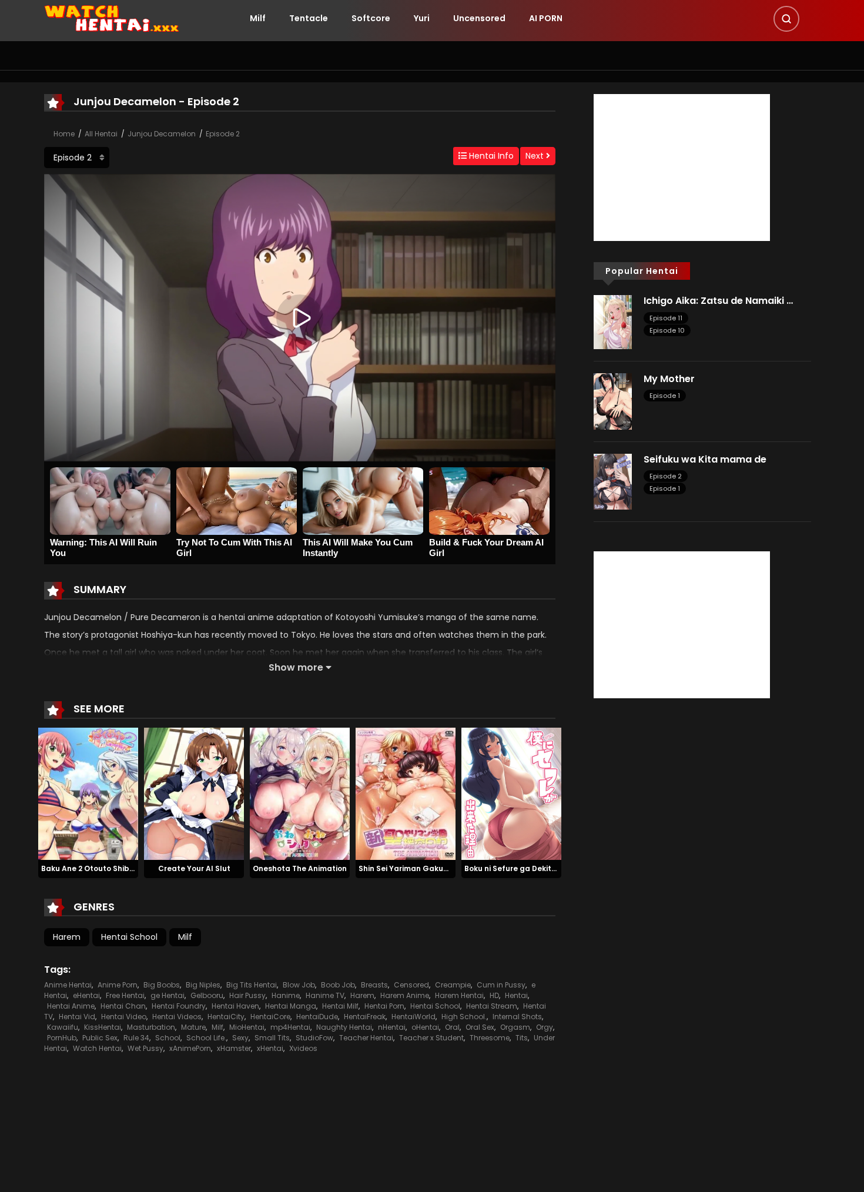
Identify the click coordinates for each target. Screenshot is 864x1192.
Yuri (422, 18)
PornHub (61, 1038)
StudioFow (314, 1038)
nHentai (392, 1027)
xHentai (270, 1048)
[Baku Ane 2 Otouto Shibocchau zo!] (88, 793)
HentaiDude (317, 1017)
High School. (464, 1017)
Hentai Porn (384, 1006)
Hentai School (129, 937)
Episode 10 (667, 330)
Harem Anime (404, 995)
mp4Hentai (290, 1027)
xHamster (234, 1048)
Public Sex (100, 1038)
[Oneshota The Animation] (300, 793)
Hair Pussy (247, 995)
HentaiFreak (365, 1017)
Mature (193, 1027)
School (167, 1038)
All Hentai (101, 134)
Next (535, 156)
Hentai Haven (235, 1006)
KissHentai (102, 1027)
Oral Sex (480, 1027)
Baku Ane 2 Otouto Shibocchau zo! (106, 868)
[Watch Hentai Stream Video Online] (112, 18)
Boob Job (338, 985)
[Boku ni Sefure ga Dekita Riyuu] (511, 793)
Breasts (374, 985)
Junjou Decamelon (162, 134)
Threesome (490, 1038)
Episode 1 (664, 395)
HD (494, 995)
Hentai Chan (123, 1006)
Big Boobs (161, 985)
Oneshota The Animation (300, 868)
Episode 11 (665, 318)
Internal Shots (517, 1017)
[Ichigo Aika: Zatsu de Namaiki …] (613, 321)
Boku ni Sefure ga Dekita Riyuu (521, 868)
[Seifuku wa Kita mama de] (613, 481)
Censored (411, 985)
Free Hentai (125, 995)
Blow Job (299, 985)
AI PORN (545, 18)
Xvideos (303, 1048)
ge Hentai (167, 995)
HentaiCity (226, 1017)
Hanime (286, 995)
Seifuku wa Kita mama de (705, 459)
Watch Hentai (97, 1048)
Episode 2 (223, 134)
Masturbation (151, 1027)
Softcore (370, 18)
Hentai (516, 995)
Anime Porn (118, 985)
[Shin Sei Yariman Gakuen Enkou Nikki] (406, 793)
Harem (67, 937)
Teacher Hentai (366, 1038)
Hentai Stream (491, 1006)
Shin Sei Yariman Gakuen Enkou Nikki (427, 868)
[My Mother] (613, 401)
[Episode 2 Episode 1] (76, 157)
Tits (521, 1038)
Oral (452, 1027)
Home (64, 134)
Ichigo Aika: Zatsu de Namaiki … (718, 300)
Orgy (544, 1027)
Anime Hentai (68, 985)
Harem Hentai (459, 995)
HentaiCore (270, 1017)
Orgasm (515, 1027)
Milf (258, 18)
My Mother (669, 379)
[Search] (786, 19)
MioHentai (246, 1027)
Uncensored (479, 18)
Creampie (453, 985)
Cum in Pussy (501, 985)
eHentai (86, 995)
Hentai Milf (340, 1006)
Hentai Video (123, 1017)
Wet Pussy (145, 1048)
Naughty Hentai (344, 1027)
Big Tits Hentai (251, 985)
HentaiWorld (413, 1017)
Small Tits (272, 1038)
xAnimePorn (190, 1048)
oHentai (425, 1027)
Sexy (240, 1038)
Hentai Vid (77, 1017)
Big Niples (203, 985)
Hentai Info (490, 156)
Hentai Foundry (179, 1006)
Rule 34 (136, 1038)
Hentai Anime (71, 1006)
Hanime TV (325, 995)
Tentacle (308, 18)
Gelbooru (206, 995)
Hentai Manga (290, 1006)
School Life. (206, 1038)
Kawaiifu (62, 1027)
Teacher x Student (431, 1038)
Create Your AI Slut (194, 868)
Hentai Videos (177, 1017)
